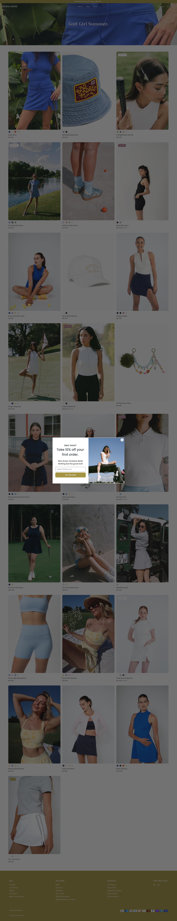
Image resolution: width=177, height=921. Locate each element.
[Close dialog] (122, 439)
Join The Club (70, 475)
